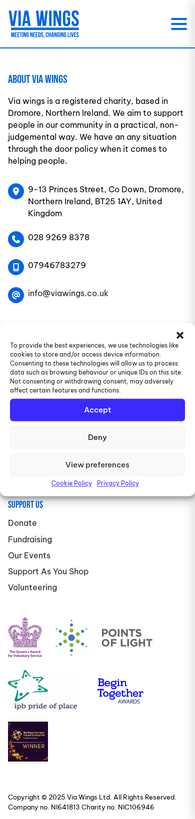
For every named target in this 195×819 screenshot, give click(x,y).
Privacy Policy (118, 483)
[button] (180, 335)
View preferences (98, 464)
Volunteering (32, 587)
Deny (97, 437)
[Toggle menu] (179, 24)
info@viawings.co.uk (68, 293)
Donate (22, 523)
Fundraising (30, 539)
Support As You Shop (48, 571)
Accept (97, 409)
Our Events (29, 555)
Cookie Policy (72, 483)
